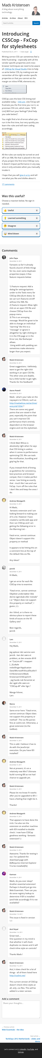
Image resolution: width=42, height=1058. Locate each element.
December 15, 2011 (16, 966)
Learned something (20, 218)
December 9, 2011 (16, 504)
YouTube (30, 1049)
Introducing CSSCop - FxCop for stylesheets (20, 40)
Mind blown (20, 233)
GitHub (21, 1052)
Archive (13, 18)
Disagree (20, 225)
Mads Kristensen (16, 5)
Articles (5, 18)
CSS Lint (21, 102)
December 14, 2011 (16, 932)
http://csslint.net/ (17, 975)
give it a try (25, 175)
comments (8, 184)
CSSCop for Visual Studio (16, 69)
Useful (20, 210)
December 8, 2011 (16, 261)
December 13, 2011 (16, 914)
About (20, 18)
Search (36, 23)
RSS (26, 18)
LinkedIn (22, 1049)
